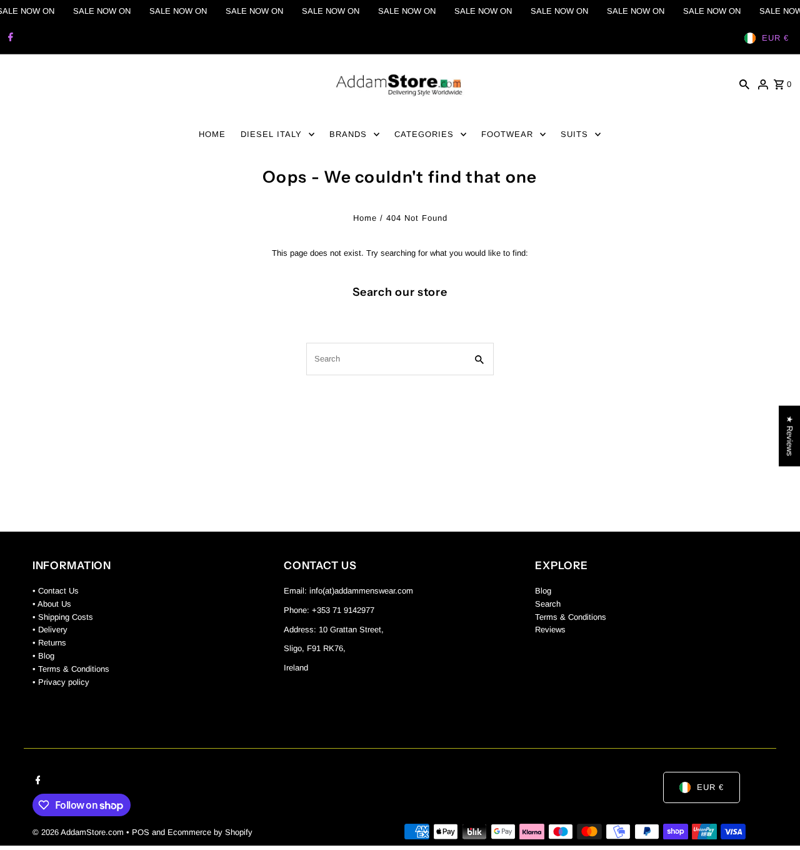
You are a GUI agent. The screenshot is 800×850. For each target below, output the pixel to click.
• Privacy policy (60, 682)
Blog (543, 590)
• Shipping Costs (62, 617)
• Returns (49, 643)
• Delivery (50, 630)
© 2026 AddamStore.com (79, 832)
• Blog (43, 655)
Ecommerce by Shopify (210, 832)
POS (140, 832)
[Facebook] (9, 38)
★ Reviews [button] (789, 435)
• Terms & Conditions (70, 669)
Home (365, 218)
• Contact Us (55, 590)
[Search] (744, 84)
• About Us (51, 604)
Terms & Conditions (570, 617)
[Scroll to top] (773, 817)
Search (548, 604)
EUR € (775, 38)
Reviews (550, 630)
